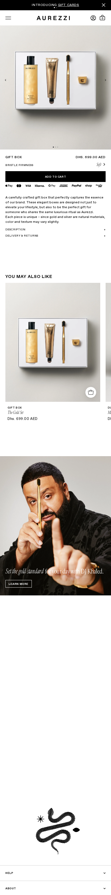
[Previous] (16, 80)
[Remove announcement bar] (103, 5)
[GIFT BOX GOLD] (90, 392)
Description (55, 229)
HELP (9, 873)
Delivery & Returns (55, 236)
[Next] (94, 80)
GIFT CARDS (68, 5)
